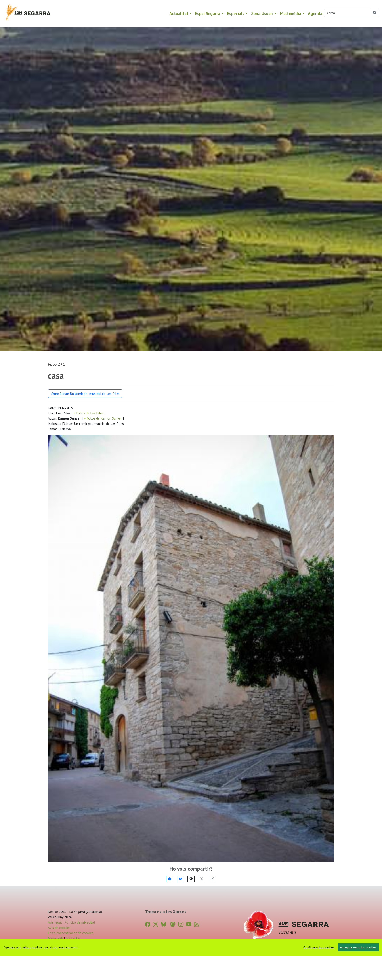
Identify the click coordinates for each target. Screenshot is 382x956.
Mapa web (55, 938)
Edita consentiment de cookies (70, 933)
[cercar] (374, 13)
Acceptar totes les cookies (358, 947)
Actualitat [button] (178, 13)
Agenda (315, 13)
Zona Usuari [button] (262, 13)
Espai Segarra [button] (207, 13)
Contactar (73, 938)
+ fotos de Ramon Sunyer (103, 418)
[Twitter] (201, 879)
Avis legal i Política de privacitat (72, 922)
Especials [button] (235, 13)
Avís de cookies (59, 927)
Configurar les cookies (318, 947)
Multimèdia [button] (290, 13)
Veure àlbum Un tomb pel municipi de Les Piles (85, 393)
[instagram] (180, 924)
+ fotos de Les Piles (88, 413)
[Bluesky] (180, 879)
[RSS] (196, 924)
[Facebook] (169, 879)
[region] (191, 947)
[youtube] (188, 924)
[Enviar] (212, 879)
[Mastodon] (191, 879)
